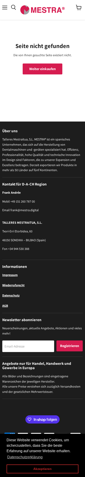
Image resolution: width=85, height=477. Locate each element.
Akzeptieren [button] (42, 469)
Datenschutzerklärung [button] (25, 457)
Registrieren (69, 345)
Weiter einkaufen (42, 68)
